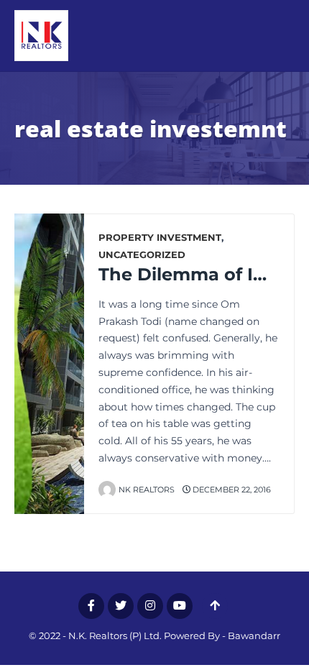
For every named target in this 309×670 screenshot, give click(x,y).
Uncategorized (141, 254)
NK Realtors (147, 490)
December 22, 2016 (230, 490)
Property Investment (159, 237)
